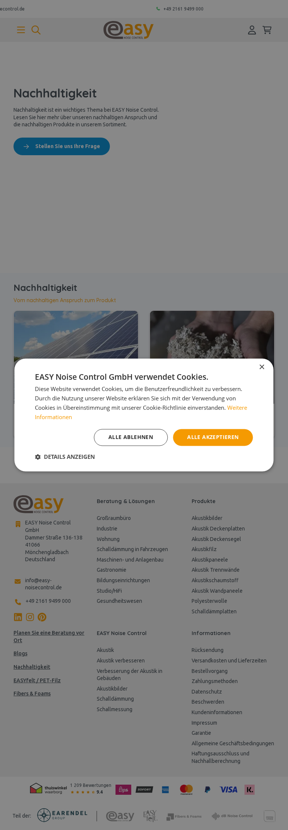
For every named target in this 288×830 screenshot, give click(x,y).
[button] (65, 457)
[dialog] (144, 415)
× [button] (261, 367)
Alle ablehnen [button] (130, 437)
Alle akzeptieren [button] (212, 437)
